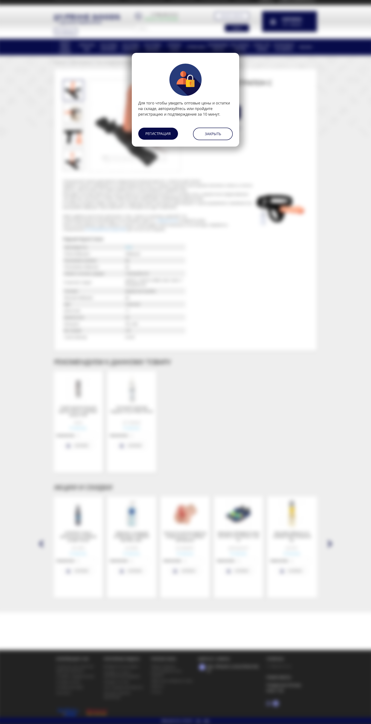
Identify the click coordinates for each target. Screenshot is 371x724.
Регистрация (158, 133)
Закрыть (213, 133)
